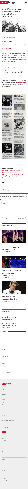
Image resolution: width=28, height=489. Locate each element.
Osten (3, 404)
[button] (4, 203)
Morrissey (12, 190)
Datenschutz (4, 415)
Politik (3, 389)
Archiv (3, 402)
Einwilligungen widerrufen (8, 420)
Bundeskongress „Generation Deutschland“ (12, 270)
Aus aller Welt (4, 397)
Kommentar (4, 331)
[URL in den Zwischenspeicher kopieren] (1, 203)
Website (3, 363)
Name (3, 349)
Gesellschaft (4, 394)
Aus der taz (4, 459)
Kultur (3, 392)
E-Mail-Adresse (5, 356)
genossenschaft (5, 462)
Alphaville (7, 190)
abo (2, 448)
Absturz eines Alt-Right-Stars (8, 296)
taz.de (3, 438)
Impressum (4, 412)
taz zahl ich (4, 440)
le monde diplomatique (7, 481)
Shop (3, 451)
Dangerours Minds (21, 82)
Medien (3, 399)
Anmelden (4, 418)
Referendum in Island (6, 245)
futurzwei (4, 478)
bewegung (4, 470)
